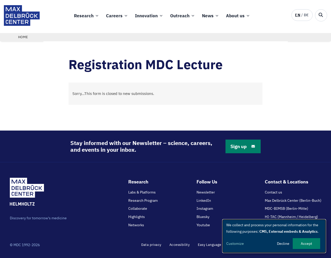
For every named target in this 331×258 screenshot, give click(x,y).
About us (235, 16)
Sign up (238, 146)
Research (84, 16)
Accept (306, 243)
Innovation (146, 16)
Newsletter (206, 192)
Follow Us (207, 182)
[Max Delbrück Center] (22, 24)
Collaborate (137, 208)
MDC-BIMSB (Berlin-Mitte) (286, 208)
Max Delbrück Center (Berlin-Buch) (293, 200)
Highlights (136, 216)
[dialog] (274, 236)
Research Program (143, 200)
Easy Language (209, 245)
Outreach (180, 16)
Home (23, 37)
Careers (114, 16)
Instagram (205, 208)
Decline (283, 243)
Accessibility (179, 245)
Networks (136, 225)
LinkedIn (204, 200)
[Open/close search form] (321, 15)
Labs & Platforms (142, 192)
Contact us (273, 192)
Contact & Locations (286, 182)
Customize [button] (235, 243)
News (208, 16)
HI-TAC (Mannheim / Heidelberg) (291, 216)
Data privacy (151, 245)
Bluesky (203, 216)
